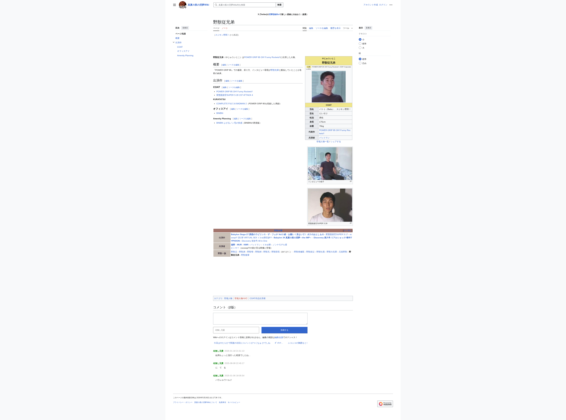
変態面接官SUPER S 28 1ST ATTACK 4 (234, 95)
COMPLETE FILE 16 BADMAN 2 (231, 103)
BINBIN (219, 113)
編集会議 (279, 337)
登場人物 (228, 298)
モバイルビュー (234, 402)
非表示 (185, 28)
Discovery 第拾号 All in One (254, 241)
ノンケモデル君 (280, 244)
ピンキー (235, 248)
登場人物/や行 (241, 298)
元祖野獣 (343, 252)
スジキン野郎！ (222, 35)
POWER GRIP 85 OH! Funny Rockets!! (262, 57)
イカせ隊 (267, 244)
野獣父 (234, 252)
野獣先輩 (275, 70)
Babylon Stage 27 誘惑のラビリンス (248, 234)
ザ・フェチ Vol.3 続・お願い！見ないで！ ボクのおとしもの (296, 234)
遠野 (233, 244)
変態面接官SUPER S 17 (337, 234)
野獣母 (250, 252)
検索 (279, 5)
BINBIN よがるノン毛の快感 (229, 123)
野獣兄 (266, 252)
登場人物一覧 (322, 141)
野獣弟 (242, 252)
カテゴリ (218, 298)
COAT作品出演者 (258, 298)
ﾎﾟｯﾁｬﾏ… (241, 343)
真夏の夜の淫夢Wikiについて (205, 402)
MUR (239, 244)
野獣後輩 (245, 255)
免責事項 (222, 402)
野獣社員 (320, 252)
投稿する (284, 330)
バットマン (324, 138)
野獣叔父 (310, 252)
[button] (174, 5)
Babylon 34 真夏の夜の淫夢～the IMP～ (293, 237)
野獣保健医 (299, 252)
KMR (246, 244)
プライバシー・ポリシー (182, 402)
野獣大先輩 (332, 252)
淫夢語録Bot (274, 14)
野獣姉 (258, 252)
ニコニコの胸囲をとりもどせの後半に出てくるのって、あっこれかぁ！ (283, 343)
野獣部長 (276, 252)
